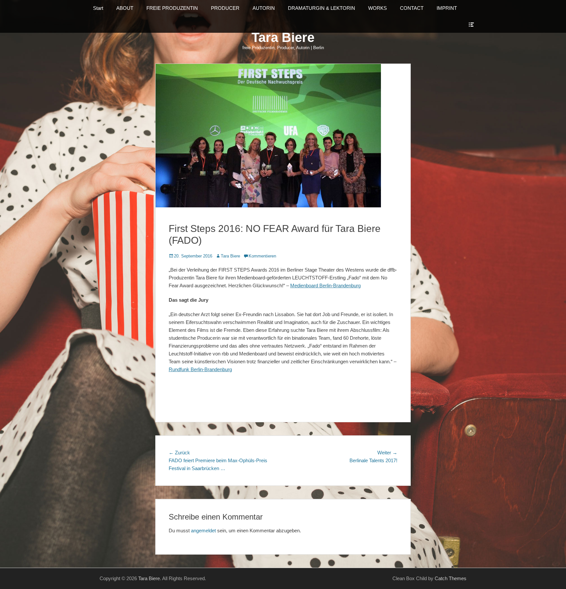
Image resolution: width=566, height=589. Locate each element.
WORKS (377, 8)
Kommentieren (262, 256)
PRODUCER (225, 8)
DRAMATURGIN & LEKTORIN (321, 8)
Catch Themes (450, 578)
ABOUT (124, 8)
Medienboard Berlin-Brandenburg (325, 285)
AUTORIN (264, 8)
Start (98, 8)
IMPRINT (447, 8)
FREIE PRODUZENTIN (172, 8)
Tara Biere (283, 37)
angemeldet (203, 530)
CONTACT (412, 8)
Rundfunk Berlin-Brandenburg (200, 369)
